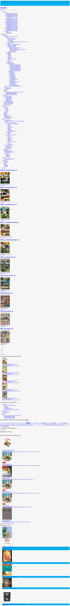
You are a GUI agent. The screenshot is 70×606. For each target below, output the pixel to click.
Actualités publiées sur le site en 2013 (11, 22)
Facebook (34, 423)
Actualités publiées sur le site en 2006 (11, 29)
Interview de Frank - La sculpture (9, 158)
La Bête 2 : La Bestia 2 (5, 463)
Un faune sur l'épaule (11, 42)
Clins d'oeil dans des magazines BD (11, 134)
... (2, 351)
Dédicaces (5, 114)
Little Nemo (6, 89)
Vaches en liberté (8, 148)
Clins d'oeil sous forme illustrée (10, 131)
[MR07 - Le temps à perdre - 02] (5, 289)
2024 (19, 451)
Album (9, 451)
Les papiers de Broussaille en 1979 (15, 65)
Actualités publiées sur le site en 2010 (11, 26)
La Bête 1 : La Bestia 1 (5, 477)
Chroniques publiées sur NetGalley (11, 93)
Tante (9, 56)
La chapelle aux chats (13, 78)
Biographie (6, 112)
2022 (19, 479)
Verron (9, 124)
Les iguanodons (12, 83)
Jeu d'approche (12, 76)
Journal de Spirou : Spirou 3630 (12, 389)
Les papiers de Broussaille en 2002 (15, 70)
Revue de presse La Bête (8, 96)
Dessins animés (4, 160)
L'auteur (3, 105)
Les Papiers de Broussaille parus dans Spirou (24, 424)
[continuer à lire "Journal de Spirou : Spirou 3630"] (4, 389)
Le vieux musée (12, 72)
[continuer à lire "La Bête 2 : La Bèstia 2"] (7, 490)
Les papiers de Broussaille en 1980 (15, 66)
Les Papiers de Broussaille (9, 424)
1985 (13, 423)
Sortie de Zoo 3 (8, 88)
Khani (19, 521)
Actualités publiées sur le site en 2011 (11, 25)
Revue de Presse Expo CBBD (8, 101)
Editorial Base (22, 493)
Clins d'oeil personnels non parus (11, 141)
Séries (7, 426)
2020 (19, 365)
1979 (1, 423)
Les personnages (8, 52)
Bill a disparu (12, 74)
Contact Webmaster (9, 33)
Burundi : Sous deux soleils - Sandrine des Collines (17, 49)
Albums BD (4, 34)
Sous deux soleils (10, 40)
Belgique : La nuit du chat (14, 48)
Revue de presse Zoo (7, 104)
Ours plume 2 (6, 162)
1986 (15, 423)
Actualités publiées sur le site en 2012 (11, 24)
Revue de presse (4, 95)
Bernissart (7, 155)
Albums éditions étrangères (8, 450)
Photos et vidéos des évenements (9, 151)
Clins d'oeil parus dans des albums (11, 122)
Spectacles (5, 164)
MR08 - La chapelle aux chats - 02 (8, 187)
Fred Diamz (10, 139)
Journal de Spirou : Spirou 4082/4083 (13, 372)
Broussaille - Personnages (12, 58)
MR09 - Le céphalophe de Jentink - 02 (9, 222)
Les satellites (8, 43)
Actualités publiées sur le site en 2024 (11, 14)
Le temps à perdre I (13, 77)
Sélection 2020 (8, 98)
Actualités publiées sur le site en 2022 (11, 15)
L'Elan (3, 410)
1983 (8, 423)
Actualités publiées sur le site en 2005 (11, 30)
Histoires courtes (10, 71)
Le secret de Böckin (13, 82)
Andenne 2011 (8, 154)
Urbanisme (5, 153)
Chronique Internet (9, 100)
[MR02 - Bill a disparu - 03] (5, 307)
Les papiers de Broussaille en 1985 (15, 69)
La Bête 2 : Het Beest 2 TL (6, 520)
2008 (19, 382)
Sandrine (9, 59)
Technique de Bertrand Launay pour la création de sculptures (15, 121)
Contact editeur (8, 32)
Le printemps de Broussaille (14, 85)
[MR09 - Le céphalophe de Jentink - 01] (5, 253)
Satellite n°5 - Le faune (11, 51)
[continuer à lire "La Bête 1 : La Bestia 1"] (7, 476)
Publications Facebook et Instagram (9, 416)
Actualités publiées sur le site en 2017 (11, 20)
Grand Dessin (8, 152)
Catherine (9, 57)
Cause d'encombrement (13, 84)
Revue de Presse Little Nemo (8, 103)
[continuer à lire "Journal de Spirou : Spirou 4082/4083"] (4, 372)
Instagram (44, 423)
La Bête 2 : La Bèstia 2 (30, 465)
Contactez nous (6, 31)
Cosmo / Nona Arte (23, 451)
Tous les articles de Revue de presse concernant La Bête (12, 415)
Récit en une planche (11, 63)
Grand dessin (6, 165)
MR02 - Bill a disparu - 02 (6, 328)
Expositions (8, 118)
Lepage (9, 143)
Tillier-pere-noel (10, 130)
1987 (16, 423)
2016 (19, 374)
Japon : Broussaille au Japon (14, 50)
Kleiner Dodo (6, 161)
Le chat (9, 62)
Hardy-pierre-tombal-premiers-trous (13, 123)
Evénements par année (7, 116)
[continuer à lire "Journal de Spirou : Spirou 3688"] (4, 380)
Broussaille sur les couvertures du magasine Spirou (11, 409)
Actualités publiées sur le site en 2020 (11, 19)
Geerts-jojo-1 (10, 129)
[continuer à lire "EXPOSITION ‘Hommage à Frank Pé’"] (7, 546)
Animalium (6, 106)
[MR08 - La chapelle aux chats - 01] (5, 218)
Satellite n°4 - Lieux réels (12, 46)
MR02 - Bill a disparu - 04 (6, 311)
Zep (8, 142)
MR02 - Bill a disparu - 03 (6, 293)
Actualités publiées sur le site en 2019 (11, 18)
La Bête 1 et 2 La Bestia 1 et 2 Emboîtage (32, 451)
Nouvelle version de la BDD (6, 548)
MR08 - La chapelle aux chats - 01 (8, 204)
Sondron (9, 138)
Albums (7, 37)
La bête (54, 423)
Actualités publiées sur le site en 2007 (11, 28)
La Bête (5, 91)
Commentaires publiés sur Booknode (11, 94)
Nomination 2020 (8, 99)
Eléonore (9, 54)
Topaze (7, 110)
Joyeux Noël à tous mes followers (7, 562)
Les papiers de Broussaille (8, 408)
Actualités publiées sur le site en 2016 (11, 23)
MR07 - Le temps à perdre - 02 (7, 275)
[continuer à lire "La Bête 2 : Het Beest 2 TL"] (7, 519)
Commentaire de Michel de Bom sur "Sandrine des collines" (19, 41)
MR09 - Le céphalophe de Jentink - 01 (9, 239)
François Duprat (10, 144)
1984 (11, 423)
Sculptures (3, 157)
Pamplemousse (12, 73)
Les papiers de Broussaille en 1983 (15, 68)
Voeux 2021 (10, 17)
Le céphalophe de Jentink (14, 79)
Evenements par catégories (8, 117)
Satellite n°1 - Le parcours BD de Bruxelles (14, 44)
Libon (9, 126)
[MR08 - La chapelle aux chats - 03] (5, 183)
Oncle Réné (10, 55)
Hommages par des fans (7, 120)
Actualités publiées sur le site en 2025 (11, 13)
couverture (7, 365)
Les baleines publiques (11, 38)
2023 (19, 465)
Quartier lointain (6, 150)
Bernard (9, 53)
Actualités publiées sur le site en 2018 (11, 21)
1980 (3, 423)
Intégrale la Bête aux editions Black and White (9, 587)
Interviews (5, 111)
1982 (6, 423)
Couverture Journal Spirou (8, 373)
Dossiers (3, 119)
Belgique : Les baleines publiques (15, 47)
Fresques (5, 163)
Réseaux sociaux (59, 424)
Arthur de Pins (10, 137)
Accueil (3, 11)
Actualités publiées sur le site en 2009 (11, 27)
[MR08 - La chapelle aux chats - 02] (5, 200)
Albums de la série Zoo (7, 87)
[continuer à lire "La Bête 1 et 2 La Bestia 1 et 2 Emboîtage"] (7, 449)
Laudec (9, 136)
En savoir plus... (2, 185)
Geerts (9, 135)
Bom (7, 109)
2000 (19, 399)
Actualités (5, 12)
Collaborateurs (6, 108)
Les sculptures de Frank (7, 159)
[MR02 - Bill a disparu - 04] (5, 324)
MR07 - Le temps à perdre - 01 (7, 257)
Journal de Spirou (15, 365)
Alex (8, 60)
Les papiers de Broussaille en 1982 (15, 67)
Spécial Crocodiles (13, 75)
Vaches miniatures (9, 147)
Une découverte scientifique (14, 81)
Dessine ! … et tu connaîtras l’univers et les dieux (9, 576)
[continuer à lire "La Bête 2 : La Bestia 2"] (7, 504)
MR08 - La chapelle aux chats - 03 (8, 170)
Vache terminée (8, 146)
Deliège (9, 140)
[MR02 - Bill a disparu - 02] (5, 342)
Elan (28, 422)
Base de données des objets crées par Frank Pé (7, 523)
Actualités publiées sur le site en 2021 (11, 16)
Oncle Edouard (10, 61)
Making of (5, 149)
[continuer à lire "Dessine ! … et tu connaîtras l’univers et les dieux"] (7, 575)
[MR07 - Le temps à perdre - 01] (5, 271)
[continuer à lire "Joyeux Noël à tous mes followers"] (7, 561)
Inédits (5, 113)
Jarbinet (9, 132)
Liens (5, 107)
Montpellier (8, 156)
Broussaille (6, 35)
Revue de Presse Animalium (8, 102)
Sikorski (9, 125)
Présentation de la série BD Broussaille (12, 36)
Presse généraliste (8, 97)
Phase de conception (9, 145)
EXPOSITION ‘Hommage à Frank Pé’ (8, 547)
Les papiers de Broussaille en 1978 (15, 64)
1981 (4, 423)
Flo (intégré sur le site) (7, 115)
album (7, 451)
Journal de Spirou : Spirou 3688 (12, 380)
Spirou (5, 90)
